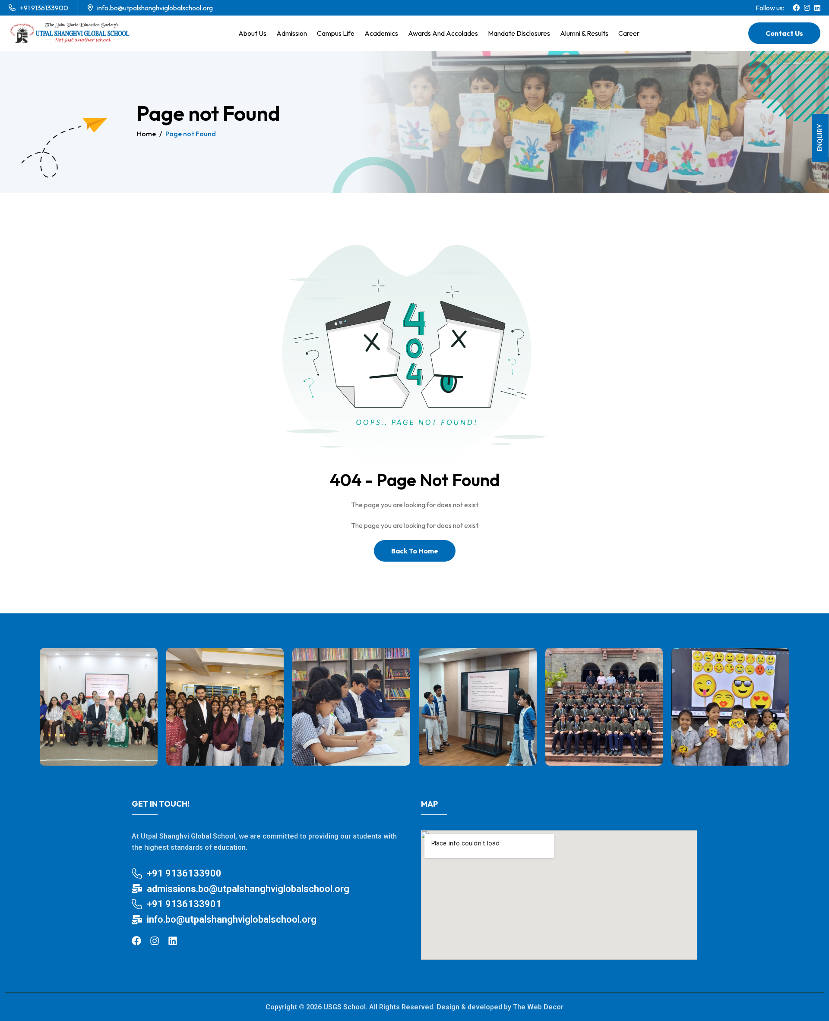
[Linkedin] (172, 941)
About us (252, 33)
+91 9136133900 (44, 7)
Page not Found (190, 133)
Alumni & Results (584, 33)
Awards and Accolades (443, 33)
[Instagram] (154, 941)
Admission (291, 33)
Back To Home (414, 551)
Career (628, 33)
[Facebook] (136, 941)
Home (146, 133)
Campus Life (335, 33)
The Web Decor (538, 1007)
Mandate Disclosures (519, 33)
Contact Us (784, 33)
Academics (381, 33)
